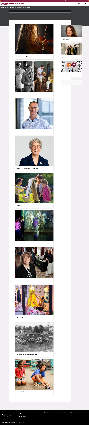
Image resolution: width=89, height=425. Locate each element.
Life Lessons (19, 205)
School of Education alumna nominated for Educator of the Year (70, 39)
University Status (46, 412)
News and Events (17, 7)
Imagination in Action (21, 391)
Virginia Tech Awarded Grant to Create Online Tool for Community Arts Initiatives (31, 242)
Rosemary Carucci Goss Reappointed (24, 280)
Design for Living (20, 317)
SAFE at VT (71, 412)
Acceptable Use (55, 412)
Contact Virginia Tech (24, 417)
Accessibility (63, 412)
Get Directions (22, 415)
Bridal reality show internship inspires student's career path (70, 56)
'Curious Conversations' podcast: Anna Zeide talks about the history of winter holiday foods (71, 74)
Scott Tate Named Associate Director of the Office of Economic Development (31, 131)
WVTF (79, 412)
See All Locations (23, 416)
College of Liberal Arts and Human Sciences (8, 7)
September (28, 7)
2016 (26, 7)
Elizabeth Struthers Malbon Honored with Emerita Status (27, 168)
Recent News (22, 7)
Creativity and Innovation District (23, 56)
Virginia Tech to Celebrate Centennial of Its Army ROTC (27, 354)
